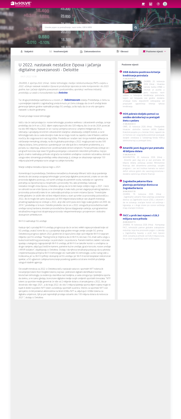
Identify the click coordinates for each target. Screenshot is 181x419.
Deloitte (62, 92)
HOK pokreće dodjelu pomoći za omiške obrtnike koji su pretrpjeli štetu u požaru (141, 117)
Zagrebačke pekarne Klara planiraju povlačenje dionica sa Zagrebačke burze (140, 185)
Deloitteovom (72, 99)
